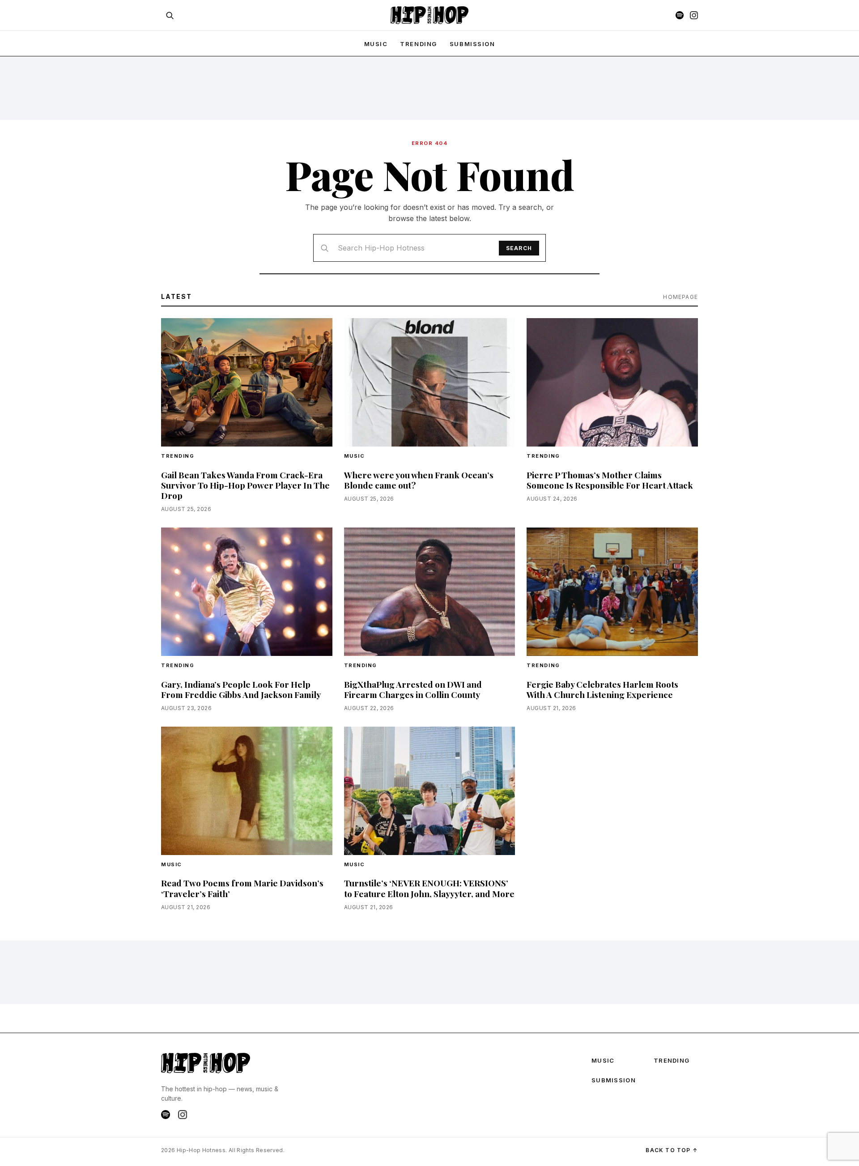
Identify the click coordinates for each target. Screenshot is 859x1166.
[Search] (169, 15)
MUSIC (376, 43)
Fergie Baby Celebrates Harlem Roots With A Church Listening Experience (602, 689)
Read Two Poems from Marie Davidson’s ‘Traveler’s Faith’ (242, 888)
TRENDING (418, 43)
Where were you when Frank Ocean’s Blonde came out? (418, 480)
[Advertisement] (429, 88)
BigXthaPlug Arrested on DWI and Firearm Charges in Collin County (413, 689)
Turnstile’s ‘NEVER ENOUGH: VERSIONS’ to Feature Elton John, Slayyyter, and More (429, 888)
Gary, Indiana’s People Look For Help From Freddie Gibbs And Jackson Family (241, 689)
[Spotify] (680, 15)
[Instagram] (694, 15)
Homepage (680, 297)
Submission (472, 43)
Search (519, 248)
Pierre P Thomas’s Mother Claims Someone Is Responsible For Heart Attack (610, 480)
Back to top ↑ (672, 1150)
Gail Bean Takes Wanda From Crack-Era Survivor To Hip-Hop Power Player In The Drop (245, 485)
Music (354, 456)
